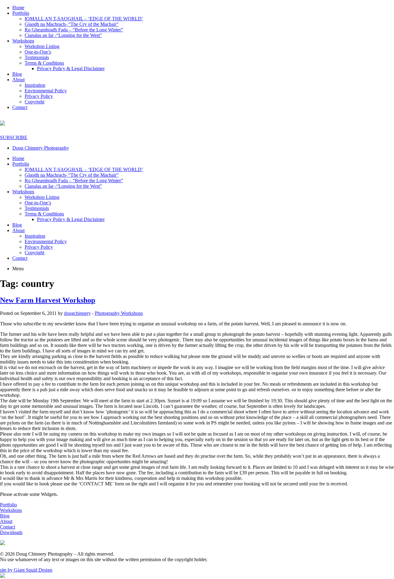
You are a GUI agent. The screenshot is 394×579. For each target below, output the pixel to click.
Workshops (23, 40)
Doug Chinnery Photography (40, 148)
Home (18, 7)
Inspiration (35, 85)
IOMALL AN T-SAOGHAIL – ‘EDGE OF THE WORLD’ (84, 18)
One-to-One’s (38, 51)
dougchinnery (77, 313)
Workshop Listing (42, 46)
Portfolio (20, 13)
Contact (19, 107)
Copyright (34, 101)
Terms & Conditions (44, 63)
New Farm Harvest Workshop (47, 300)
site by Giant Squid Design (26, 570)
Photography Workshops (119, 313)
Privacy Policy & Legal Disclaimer (71, 68)
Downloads (11, 532)
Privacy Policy (39, 96)
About (18, 79)
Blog (17, 74)
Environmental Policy (46, 90)
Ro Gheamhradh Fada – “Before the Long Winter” (74, 29)
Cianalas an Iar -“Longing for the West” (63, 35)
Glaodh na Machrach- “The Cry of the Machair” (72, 24)
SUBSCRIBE (13, 137)
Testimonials (37, 57)
